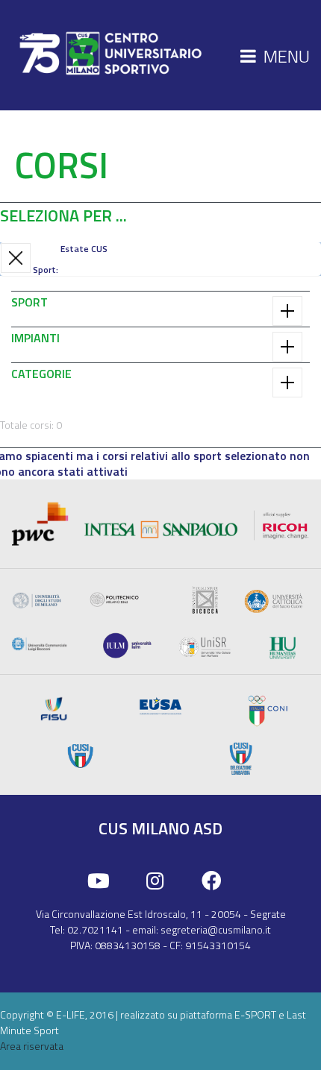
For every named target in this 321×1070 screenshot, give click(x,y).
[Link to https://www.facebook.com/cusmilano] (211, 881)
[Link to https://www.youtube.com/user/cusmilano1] (98, 881)
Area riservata (31, 1046)
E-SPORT (255, 1014)
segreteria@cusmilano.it (215, 929)
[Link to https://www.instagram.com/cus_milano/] (155, 881)
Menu (285, 56)
